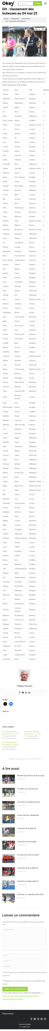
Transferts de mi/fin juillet (26, 842)
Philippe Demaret (7, 1013)
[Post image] (8, 779)
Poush (28, 1024)
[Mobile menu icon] (45, 3)
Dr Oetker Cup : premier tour (27, 789)
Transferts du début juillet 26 (27, 881)
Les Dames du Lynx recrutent (28, 855)
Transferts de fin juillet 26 (26, 828)
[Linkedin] (29, 693)
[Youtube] (23, 693)
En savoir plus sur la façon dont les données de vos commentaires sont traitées (22, 996)
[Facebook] (20, 693)
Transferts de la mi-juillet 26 (27, 868)
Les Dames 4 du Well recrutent (28, 802)
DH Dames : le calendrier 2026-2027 (30, 894)
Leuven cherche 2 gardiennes (28, 815)
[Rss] (26, 693)
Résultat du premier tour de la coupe (30, 776)
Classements (19, 759)
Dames (26, 759)
